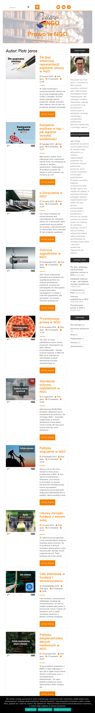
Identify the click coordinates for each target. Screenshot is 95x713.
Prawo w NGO (47, 34)
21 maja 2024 (47, 397)
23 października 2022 (50, 586)
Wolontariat (75, 346)
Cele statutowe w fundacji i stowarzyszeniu (52, 577)
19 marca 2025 (48, 201)
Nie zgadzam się (45, 709)
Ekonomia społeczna (79, 328)
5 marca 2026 (47, 76)
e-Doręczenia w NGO (51, 194)
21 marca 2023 (48, 525)
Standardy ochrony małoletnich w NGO (50, 386)
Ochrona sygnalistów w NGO (50, 253)
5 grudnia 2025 (48, 144)
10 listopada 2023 (49, 457)
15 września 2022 (49, 654)
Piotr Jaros (44, 589)
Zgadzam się (30, 709)
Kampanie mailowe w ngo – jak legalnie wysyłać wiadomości (52, 132)
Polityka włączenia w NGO (53, 449)
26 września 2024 (49, 327)
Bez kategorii (76, 325)
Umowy (73, 342)
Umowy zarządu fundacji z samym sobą (52, 516)
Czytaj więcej (48, 115)
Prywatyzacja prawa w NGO (50, 320)
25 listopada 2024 (49, 262)
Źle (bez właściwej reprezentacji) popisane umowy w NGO (52, 64)
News (73, 335)
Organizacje (75, 338)
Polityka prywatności (62, 709)
